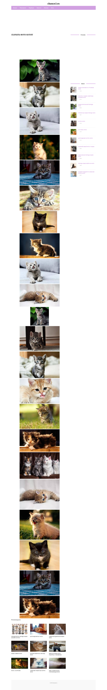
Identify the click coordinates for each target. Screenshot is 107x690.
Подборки (31, 7)
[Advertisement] (53, 21)
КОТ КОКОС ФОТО (82, 129)
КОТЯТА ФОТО (81, 121)
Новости (39, 7)
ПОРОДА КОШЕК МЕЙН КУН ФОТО (86, 163)
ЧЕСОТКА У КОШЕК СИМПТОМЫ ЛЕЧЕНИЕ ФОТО (85, 96)
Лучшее (15, 7)
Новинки (46, 7)
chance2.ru (53, 3)
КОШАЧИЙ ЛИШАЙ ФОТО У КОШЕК (86, 146)
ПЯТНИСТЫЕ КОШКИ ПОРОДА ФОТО (86, 113)
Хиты (52, 7)
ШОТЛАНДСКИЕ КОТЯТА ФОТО (85, 138)
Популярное (23, 7)
